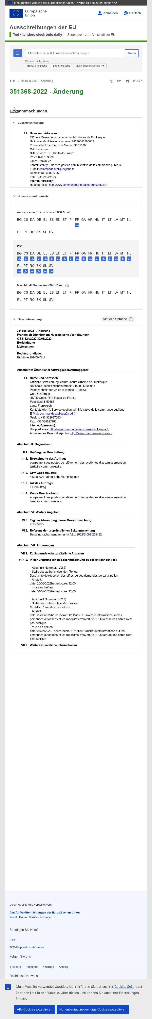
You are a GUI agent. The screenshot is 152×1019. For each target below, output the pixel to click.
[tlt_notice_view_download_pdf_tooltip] (19, 258)
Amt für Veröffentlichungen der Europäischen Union (45, 912)
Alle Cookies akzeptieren (34, 1009)
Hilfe (12, 940)
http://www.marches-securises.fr (91, 433)
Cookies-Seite (124, 986)
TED (12, 81)
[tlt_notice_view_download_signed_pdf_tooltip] (77, 224)
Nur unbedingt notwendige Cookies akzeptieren (92, 1009)
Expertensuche (61, 65)
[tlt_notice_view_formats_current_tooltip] (131, 319)
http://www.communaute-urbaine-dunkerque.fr (78, 184)
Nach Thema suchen (88, 65)
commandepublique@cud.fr (56, 169)
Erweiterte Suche (37, 65)
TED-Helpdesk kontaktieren (27, 947)
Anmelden (110, 13)
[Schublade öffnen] (14, 109)
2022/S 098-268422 (89, 534)
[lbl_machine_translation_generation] (67, 286)
